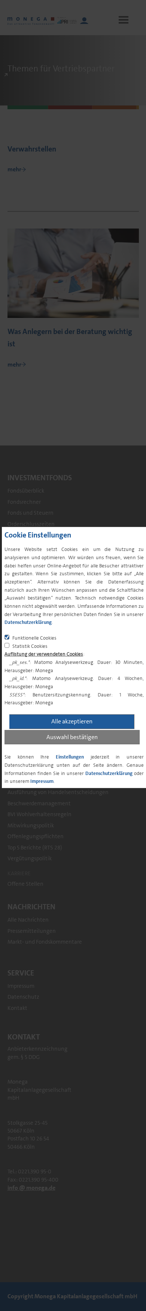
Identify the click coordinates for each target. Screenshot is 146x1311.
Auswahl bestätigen (72, 737)
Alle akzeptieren (71, 721)
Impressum (42, 781)
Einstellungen (70, 757)
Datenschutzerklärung (28, 622)
